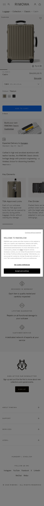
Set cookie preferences (22, 265)
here (21, 250)
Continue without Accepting (33, 232)
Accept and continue (22, 271)
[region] (22, 253)
